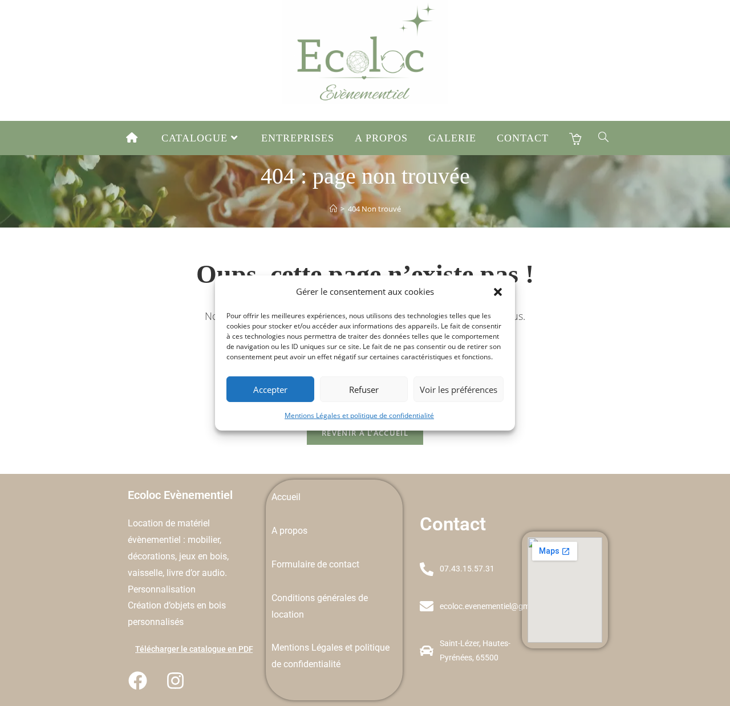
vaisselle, (147, 572)
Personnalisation (162, 589)
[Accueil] (333, 209)
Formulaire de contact (315, 564)
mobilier (204, 539)
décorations (151, 556)
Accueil (286, 497)
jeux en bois (203, 556)
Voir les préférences (458, 389)
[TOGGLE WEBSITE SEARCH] (604, 138)
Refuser (364, 389)
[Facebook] (137, 680)
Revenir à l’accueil (365, 433)
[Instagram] (175, 680)
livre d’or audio (196, 572)
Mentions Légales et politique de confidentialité (359, 415)
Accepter (270, 389)
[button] (498, 291)
